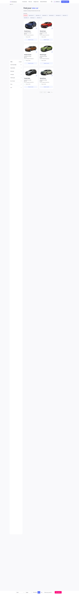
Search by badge (13, 64)
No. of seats (12, 80)
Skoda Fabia (27, 78)
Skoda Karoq (27, 31)
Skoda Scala (43, 31)
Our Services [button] (24, 1)
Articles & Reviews (43, 1)
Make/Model (12, 67)
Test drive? (35, 592)
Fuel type (12, 74)
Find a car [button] (30, 1)
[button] (62, 591)
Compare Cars (36, 1)
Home (10, 4)
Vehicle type (12, 77)
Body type (12, 71)
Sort (11, 87)
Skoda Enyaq (43, 54)
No (41, 592)
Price (11, 84)
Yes (38, 592)
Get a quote (58, 592)
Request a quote (65, 1)
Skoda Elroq (43, 78)
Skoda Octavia (27, 54)
